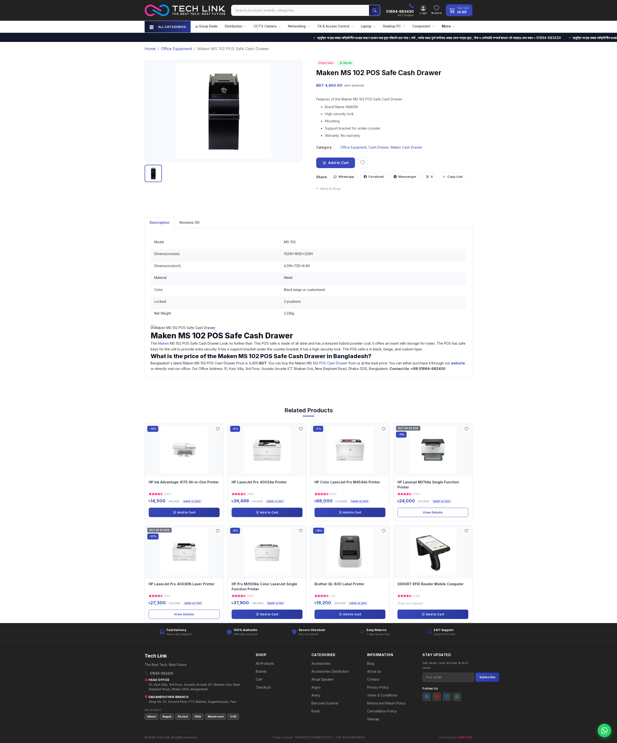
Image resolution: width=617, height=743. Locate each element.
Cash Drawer (379, 147)
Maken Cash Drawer (406, 147)
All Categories (172, 27)
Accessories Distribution (330, 671)
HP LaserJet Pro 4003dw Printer (259, 482)
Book (315, 711)
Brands (261, 671)
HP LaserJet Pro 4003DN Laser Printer (182, 584)
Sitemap (373, 719)
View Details (433, 512)
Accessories (320, 663)
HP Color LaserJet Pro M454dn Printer (347, 482)
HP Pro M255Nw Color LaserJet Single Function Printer (264, 586)
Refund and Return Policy (386, 703)
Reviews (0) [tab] (190, 222)
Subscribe (487, 677)
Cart (259, 679)
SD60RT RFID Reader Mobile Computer (430, 584)
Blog (370, 663)
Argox (316, 687)
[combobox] (300, 10)
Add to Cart (338, 162)
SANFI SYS (464, 737)
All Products (265, 663)
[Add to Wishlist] (217, 429)
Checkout (263, 687)
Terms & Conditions (382, 695)
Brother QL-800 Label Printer (339, 584)
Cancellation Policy (382, 711)
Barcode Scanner (325, 703)
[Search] (374, 10)
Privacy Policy (378, 687)
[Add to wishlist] (362, 163)
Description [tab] (159, 222)
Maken (163, 343)
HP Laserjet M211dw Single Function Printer (428, 484)
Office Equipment (353, 147)
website (458, 363)
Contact (373, 679)
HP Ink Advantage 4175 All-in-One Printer (184, 482)
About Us (374, 671)
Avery (315, 695)
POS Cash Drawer (333, 363)
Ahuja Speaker (322, 679)
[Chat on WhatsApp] (604, 730)
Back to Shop (331, 189)
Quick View (186, 450)
